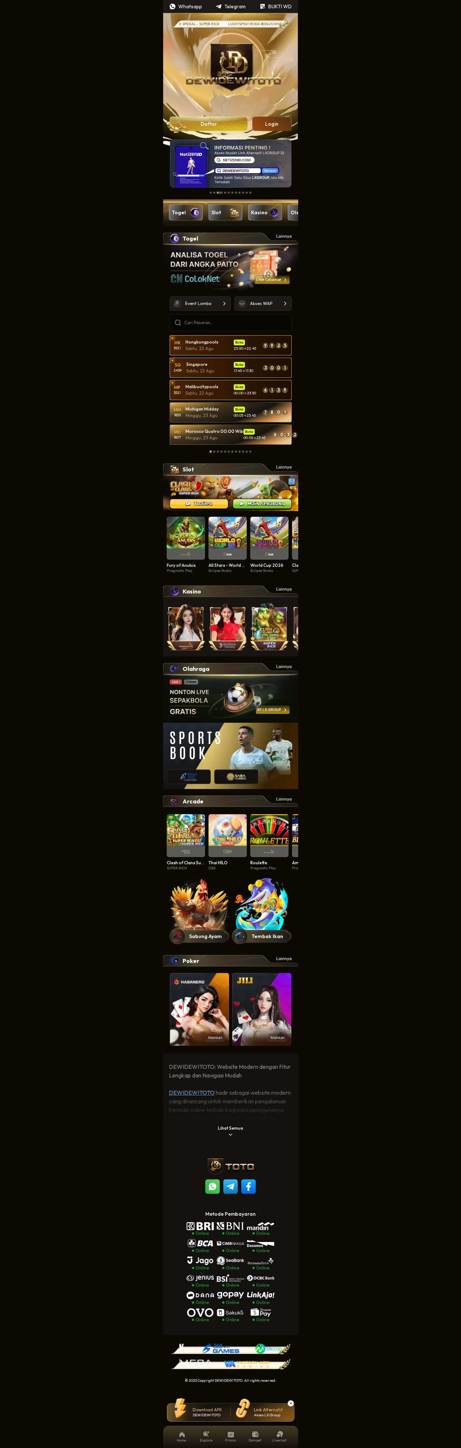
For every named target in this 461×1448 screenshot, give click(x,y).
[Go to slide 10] (247, 193)
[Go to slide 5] (229, 193)
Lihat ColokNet (268, 279)
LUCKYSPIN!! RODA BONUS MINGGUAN (241, 24)
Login (271, 124)
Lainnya (284, 236)
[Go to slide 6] (232, 193)
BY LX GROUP (269, 709)
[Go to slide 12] (250, 451)
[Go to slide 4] (225, 193)
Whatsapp (190, 6)
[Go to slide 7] (236, 193)
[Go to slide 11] (250, 193)
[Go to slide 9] (243, 193)
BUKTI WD (280, 6)
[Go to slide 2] (214, 193)
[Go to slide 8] (239, 193)
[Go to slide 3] (220, 193)
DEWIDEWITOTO (192, 1092)
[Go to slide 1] (211, 193)
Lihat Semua (230, 1128)
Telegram (235, 6)
